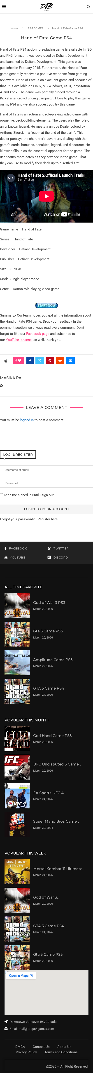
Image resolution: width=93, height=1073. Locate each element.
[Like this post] (19, 360)
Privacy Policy (26, 1052)
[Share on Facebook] (30, 360)
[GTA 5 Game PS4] (17, 691)
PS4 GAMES (35, 28)
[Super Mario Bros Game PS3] (17, 824)
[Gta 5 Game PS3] (17, 634)
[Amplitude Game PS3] (17, 663)
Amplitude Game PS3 (53, 660)
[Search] (88, 6)
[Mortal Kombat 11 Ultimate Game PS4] (17, 871)
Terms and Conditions (61, 1052)
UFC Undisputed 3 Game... (57, 764)
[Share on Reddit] (60, 360)
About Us (64, 1047)
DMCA (20, 1047)
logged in (27, 420)
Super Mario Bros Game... (56, 821)
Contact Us (41, 1047)
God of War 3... (46, 897)
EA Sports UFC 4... (49, 793)
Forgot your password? (17, 519)
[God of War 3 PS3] (17, 605)
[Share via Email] (70, 360)
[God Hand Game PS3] (17, 738)
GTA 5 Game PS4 (48, 688)
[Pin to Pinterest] (50, 360)
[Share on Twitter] (39, 360)
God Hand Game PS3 (52, 736)
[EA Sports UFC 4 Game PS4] (17, 796)
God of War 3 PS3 (49, 603)
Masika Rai (11, 378)
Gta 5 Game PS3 (48, 631)
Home (14, 28)
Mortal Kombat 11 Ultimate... (58, 869)
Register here (48, 519)
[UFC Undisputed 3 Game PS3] (17, 767)
